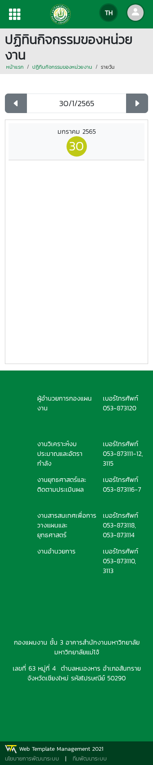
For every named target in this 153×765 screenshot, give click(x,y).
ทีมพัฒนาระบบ (90, 758)
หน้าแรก (15, 67)
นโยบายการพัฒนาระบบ (32, 758)
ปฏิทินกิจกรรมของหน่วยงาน (62, 67)
